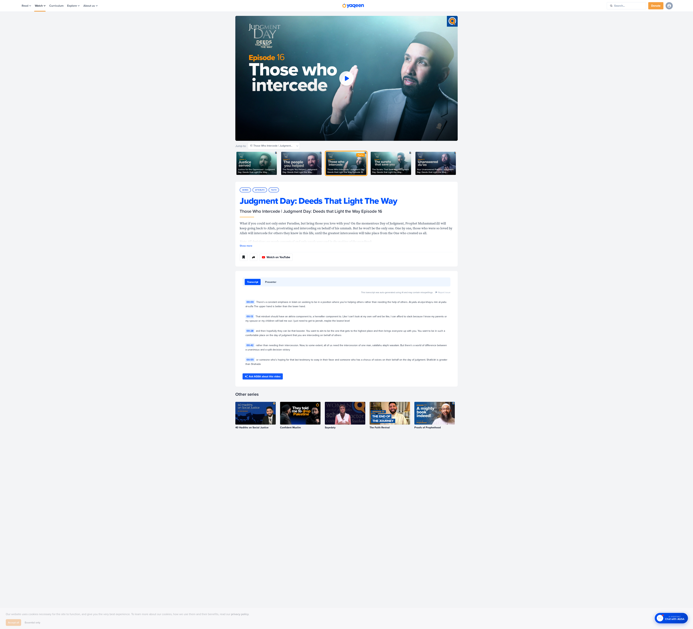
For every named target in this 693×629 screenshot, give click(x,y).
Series (245, 190)
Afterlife (260, 190)
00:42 (250, 345)
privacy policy (240, 613)
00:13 (250, 316)
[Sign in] (669, 5)
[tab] (253, 282)
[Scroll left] (235, 163)
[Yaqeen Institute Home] (353, 6)
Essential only (32, 621)
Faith (273, 190)
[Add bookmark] (244, 257)
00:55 (250, 359)
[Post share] (253, 257)
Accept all (13, 621)
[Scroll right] (457, 163)
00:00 (250, 302)
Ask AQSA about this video (264, 376)
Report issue (444, 292)
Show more (246, 246)
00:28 (250, 331)
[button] (346, 78)
